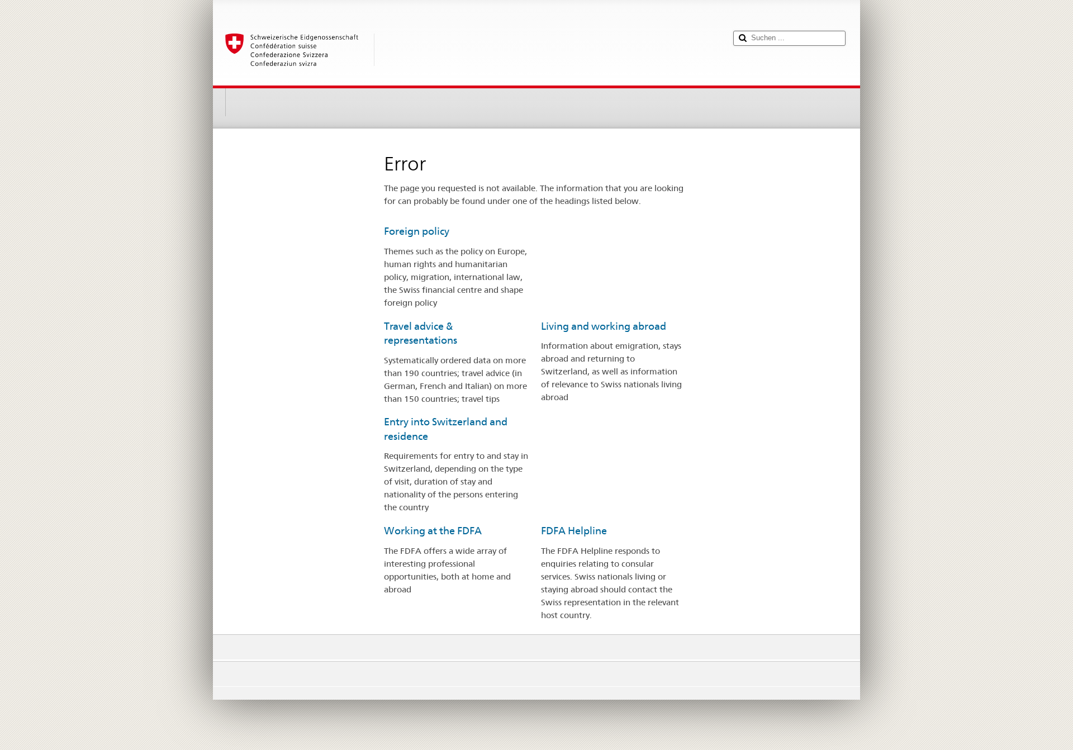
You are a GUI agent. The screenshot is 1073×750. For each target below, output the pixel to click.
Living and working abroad (603, 326)
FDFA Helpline (574, 531)
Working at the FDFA (433, 531)
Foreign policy (416, 231)
